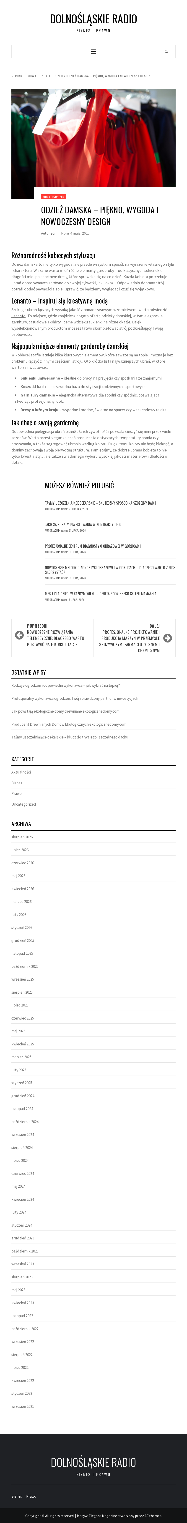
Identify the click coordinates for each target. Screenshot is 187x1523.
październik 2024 (25, 1121)
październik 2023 (25, 1251)
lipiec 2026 (20, 849)
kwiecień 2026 (22, 888)
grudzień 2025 (22, 940)
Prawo (16, 793)
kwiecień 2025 (22, 1044)
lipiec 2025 (20, 1005)
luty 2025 (18, 1069)
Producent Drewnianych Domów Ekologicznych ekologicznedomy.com (68, 724)
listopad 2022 (22, 1315)
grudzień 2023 (22, 1238)
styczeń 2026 (21, 927)
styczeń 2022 (21, 1393)
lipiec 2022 (20, 1367)
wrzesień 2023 (22, 1263)
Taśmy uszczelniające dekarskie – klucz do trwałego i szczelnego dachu (69, 737)
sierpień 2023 (22, 1277)
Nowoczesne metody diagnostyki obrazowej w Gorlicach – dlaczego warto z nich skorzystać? (110, 570)
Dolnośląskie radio (93, 18)
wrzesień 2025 (22, 979)
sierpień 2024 (22, 1147)
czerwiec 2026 (22, 862)
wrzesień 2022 (22, 1341)
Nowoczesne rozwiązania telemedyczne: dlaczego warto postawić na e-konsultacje (55, 635)
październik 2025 (25, 966)
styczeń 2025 (21, 1082)
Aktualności (21, 772)
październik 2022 (25, 1328)
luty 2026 (18, 914)
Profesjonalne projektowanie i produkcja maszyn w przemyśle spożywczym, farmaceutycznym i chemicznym (129, 638)
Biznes (16, 782)
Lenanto (18, 315)
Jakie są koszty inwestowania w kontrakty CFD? (83, 524)
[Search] (166, 51)
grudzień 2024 (22, 1095)
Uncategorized (53, 197)
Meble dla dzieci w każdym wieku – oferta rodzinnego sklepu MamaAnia (100, 593)
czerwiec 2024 (22, 1173)
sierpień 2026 (22, 836)
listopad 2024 (22, 1108)
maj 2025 (18, 1031)
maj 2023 (18, 1289)
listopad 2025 (22, 953)
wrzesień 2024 (22, 1134)
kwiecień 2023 (22, 1302)
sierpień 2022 (22, 1354)
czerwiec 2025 (22, 1018)
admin (56, 233)
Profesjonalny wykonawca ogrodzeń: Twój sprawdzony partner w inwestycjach (74, 698)
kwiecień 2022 (22, 1380)
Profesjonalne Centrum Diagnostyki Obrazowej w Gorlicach (93, 546)
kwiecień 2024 (22, 1199)
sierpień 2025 (22, 992)
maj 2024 (18, 1186)
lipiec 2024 (20, 1160)
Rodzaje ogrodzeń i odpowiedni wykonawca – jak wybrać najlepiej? (65, 685)
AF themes (153, 1515)
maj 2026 (18, 875)
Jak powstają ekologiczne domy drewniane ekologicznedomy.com (65, 711)
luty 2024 (18, 1212)
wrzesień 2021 (22, 1406)
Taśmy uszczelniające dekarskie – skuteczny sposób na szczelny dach (100, 503)
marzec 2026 (21, 901)
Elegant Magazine (103, 1515)
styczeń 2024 (21, 1225)
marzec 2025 (21, 1056)
